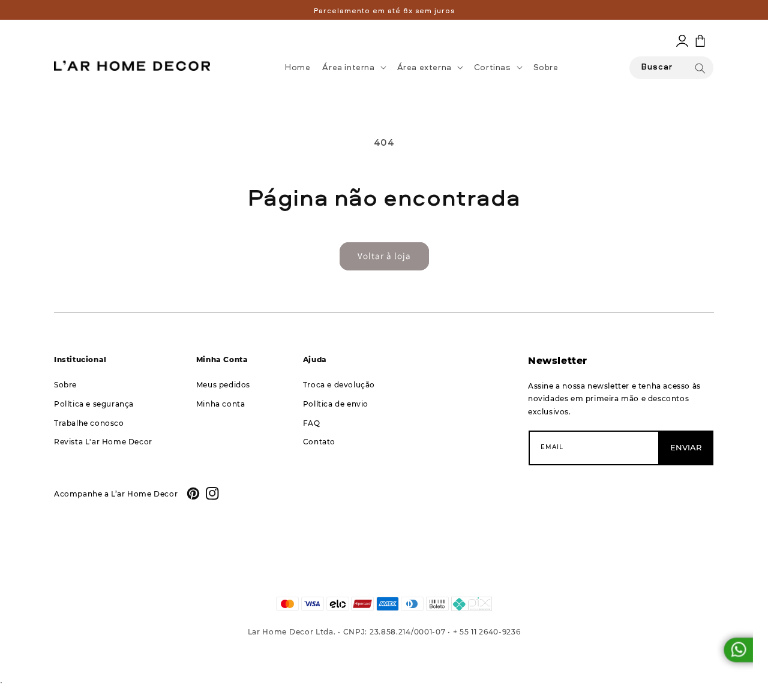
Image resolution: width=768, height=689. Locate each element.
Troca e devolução (339, 384)
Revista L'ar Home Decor (103, 441)
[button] (353, 67)
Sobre (65, 384)
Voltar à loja (384, 255)
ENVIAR (685, 447)
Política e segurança (94, 403)
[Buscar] (700, 68)
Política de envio (335, 403)
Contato (319, 441)
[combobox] (671, 67)
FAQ (311, 423)
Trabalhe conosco (89, 423)
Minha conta (220, 403)
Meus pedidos (223, 384)
